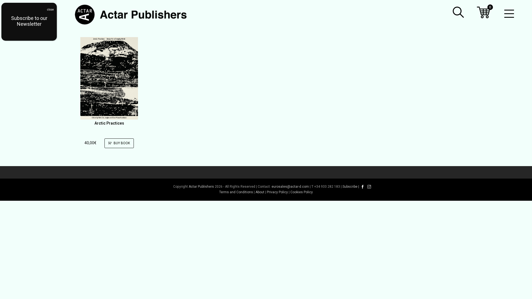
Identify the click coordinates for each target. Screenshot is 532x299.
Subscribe (349, 187)
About (259, 192)
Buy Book (122, 143)
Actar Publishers (201, 187)
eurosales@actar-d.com (290, 187)
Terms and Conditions (236, 192)
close (50, 9)
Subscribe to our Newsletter (29, 21)
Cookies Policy (301, 192)
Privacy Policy (277, 192)
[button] (458, 12)
